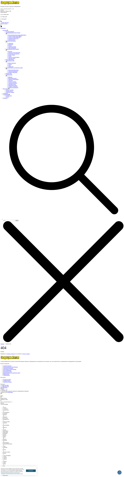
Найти (17, 220)
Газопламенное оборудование (9, 369)
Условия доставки (7, 379)
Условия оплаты (6, 380)
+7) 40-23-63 (5, 386)
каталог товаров (26, 353)
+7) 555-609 (5, 385)
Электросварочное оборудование (10, 367)
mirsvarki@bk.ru (4, 387)
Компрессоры (6, 374)
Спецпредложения (7, 365)
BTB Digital (10, 392)
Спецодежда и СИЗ (7, 371)
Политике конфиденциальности (7, 472)
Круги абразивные (7, 370)
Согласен (31, 470)
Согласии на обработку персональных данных (14, 473)
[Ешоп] (10, 4)
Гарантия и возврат (7, 381)
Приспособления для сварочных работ (11, 372)
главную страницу (11, 353)
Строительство (6, 375)
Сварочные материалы (8, 368)
